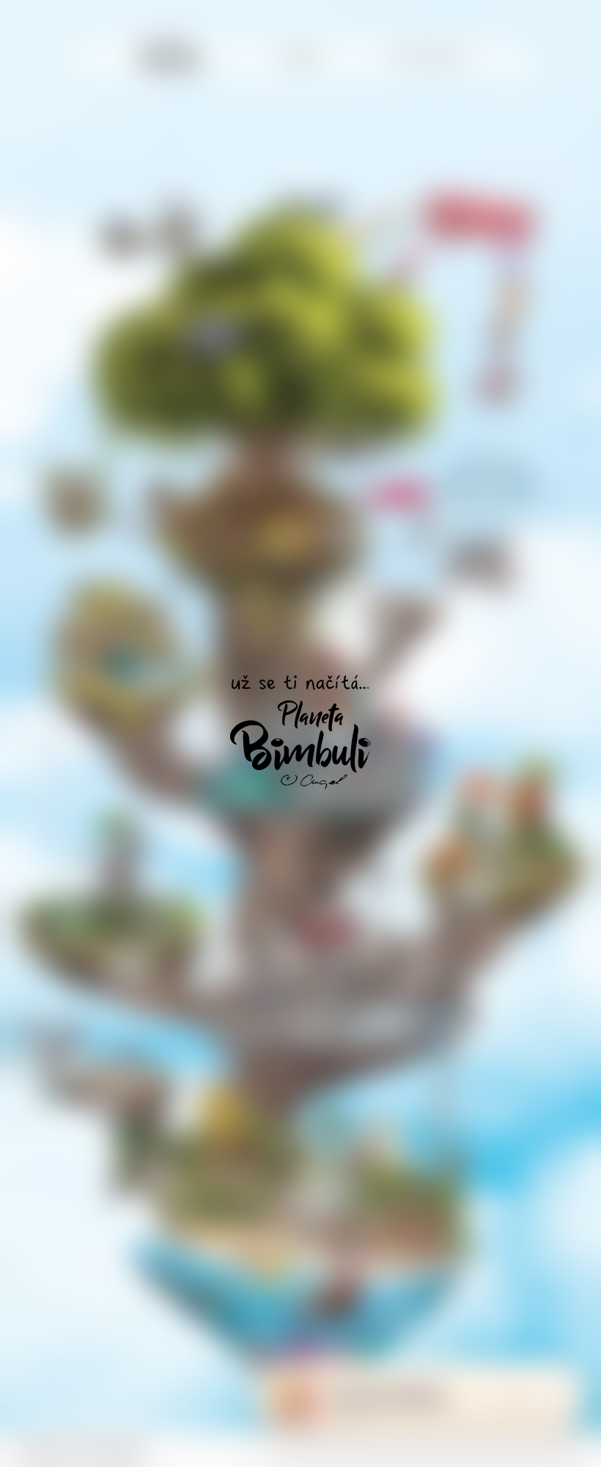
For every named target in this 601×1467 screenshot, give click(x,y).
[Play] (473, 1400)
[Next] (514, 1400)
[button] (571, 1448)
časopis (301, 58)
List (557, 1400)
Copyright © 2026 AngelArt (80, 1448)
